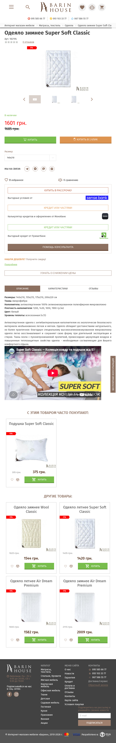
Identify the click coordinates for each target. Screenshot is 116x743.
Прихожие (47, 715)
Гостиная (46, 707)
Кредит (69, 681)
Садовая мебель (50, 703)
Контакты (70, 696)
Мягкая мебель (49, 680)
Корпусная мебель (47, 685)
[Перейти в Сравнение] (92, 7)
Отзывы (69, 692)
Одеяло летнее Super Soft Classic (84, 509)
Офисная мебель (50, 690)
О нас (68, 669)
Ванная (45, 719)
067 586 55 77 (99, 677)
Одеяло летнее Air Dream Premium (31, 583)
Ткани (44, 694)
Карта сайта (71, 700)
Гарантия (70, 677)
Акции (44, 723)
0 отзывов (28, 42)
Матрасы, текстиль (46, 670)
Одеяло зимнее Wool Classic (31, 509)
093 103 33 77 (99, 673)
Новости (69, 673)
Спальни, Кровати (51, 676)
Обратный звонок (98, 685)
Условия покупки (74, 704)
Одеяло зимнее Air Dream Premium (84, 583)
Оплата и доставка (70, 687)
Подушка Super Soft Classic (31, 424)
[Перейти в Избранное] (82, 7)
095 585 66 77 (99, 669)
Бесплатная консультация (113, 374)
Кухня (44, 711)
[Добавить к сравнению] (16, 479)
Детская (45, 698)
